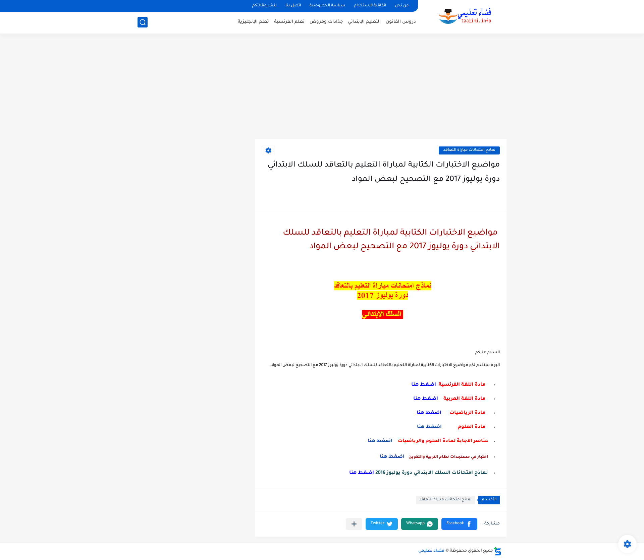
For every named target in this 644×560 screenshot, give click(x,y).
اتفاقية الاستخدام (370, 6)
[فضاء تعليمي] (464, 16)
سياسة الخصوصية (327, 6)
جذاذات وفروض (326, 21)
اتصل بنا (293, 6)
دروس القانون (401, 21)
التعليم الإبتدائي (364, 21)
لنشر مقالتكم (264, 6)
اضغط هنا (430, 427)
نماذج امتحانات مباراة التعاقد (469, 150)
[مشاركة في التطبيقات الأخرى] (354, 524)
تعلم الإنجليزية (253, 21)
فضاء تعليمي (431, 551)
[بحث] (143, 22)
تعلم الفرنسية (289, 21)
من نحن (402, 6)
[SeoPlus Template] (497, 551)
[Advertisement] (322, 87)
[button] (459, 524)
